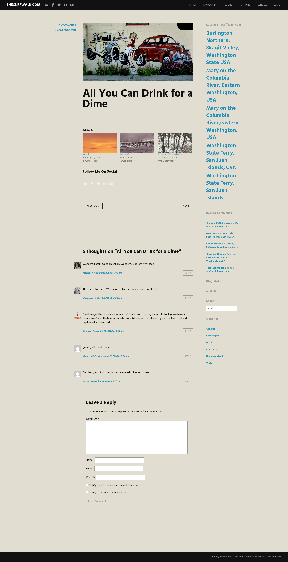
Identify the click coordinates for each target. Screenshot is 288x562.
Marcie (86, 273)
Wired (86, 154)
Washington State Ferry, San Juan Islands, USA (221, 157)
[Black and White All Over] (175, 143)
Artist (193, 5)
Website (91, 477)
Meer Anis (212, 234)
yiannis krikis (89, 356)
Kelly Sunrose (213, 244)
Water (277, 5)
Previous (92, 206)
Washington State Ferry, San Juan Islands (221, 187)
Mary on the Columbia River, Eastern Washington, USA (223, 85)
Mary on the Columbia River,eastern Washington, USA (222, 123)
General (262, 5)
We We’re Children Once (222, 225)
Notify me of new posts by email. (108, 493)
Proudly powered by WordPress (227, 557)
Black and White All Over (170, 154)
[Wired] (100, 143)
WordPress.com (273, 557)
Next (186, 206)
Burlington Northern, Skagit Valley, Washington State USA (223, 48)
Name (90, 460)
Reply (188, 273)
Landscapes (210, 5)
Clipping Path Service (218, 223)
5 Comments (67, 25)
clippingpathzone (216, 268)
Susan (86, 382)
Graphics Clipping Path (219, 254)
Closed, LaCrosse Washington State (222, 245)
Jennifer (87, 331)
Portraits (244, 5)
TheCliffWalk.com (23, 5)
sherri (86, 298)
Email (90, 469)
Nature (228, 5)
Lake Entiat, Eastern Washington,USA (220, 235)
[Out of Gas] (137, 143)
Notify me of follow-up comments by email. (114, 485)
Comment (92, 419)
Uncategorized (65, 30)
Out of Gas (125, 154)
